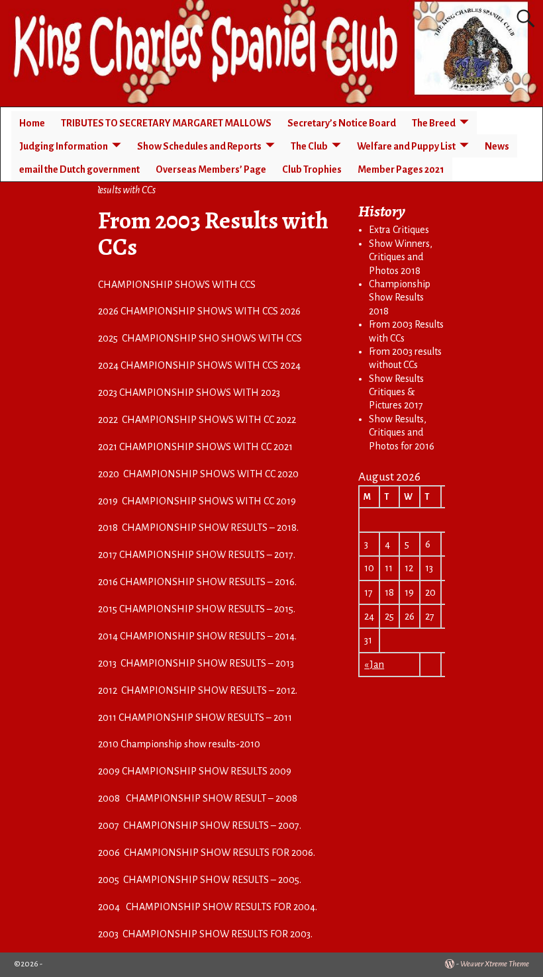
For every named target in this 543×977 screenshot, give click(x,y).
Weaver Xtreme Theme (494, 964)
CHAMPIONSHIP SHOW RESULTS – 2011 (205, 717)
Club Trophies (312, 169)
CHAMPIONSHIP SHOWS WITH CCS (177, 284)
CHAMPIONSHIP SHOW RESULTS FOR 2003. (218, 934)
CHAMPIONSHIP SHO (170, 338)
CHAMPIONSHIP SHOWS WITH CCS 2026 (211, 311)
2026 (109, 311)
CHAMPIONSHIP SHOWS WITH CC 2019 (209, 501)
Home (32, 123)
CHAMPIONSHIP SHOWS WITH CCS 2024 (211, 365)
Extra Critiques (399, 229)
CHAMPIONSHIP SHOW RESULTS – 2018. (210, 527)
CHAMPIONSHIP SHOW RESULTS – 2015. (207, 609)
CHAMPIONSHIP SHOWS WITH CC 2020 (211, 474)
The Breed (434, 123)
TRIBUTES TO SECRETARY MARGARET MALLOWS (166, 123)
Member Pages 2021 (401, 169)
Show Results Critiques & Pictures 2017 (396, 392)
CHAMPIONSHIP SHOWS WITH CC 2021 (206, 447)
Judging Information (63, 146)
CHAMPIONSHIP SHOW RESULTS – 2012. (209, 690)
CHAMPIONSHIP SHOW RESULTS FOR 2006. (219, 852)
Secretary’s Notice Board (341, 123)
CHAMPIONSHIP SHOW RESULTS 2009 (206, 771)
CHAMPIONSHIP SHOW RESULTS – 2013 (207, 663)
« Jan (374, 664)
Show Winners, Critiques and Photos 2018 (400, 257)
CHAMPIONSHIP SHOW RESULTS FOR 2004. (221, 907)
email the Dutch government (79, 169)
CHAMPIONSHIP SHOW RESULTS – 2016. (208, 582)
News (497, 146)
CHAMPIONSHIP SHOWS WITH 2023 (199, 392)
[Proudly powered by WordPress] (449, 964)
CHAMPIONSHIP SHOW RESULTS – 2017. (207, 554)
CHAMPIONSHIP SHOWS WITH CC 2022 (209, 419)
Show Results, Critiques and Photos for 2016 (401, 432)
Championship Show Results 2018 (399, 297)
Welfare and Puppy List (406, 146)
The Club (309, 146)
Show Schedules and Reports (199, 146)
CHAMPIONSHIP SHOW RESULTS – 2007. (212, 825)
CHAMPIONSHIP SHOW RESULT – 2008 (211, 798)
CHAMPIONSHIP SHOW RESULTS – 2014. (208, 636)
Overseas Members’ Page (211, 169)
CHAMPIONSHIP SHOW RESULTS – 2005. (212, 879)
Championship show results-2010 (190, 744)
